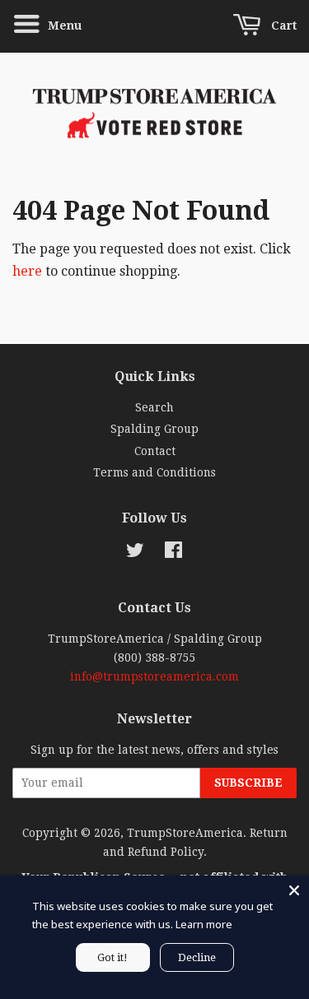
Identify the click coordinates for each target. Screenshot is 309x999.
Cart (282, 25)
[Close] (294, 890)
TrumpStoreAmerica (185, 832)
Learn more (204, 924)
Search (154, 407)
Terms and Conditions (154, 472)
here (27, 271)
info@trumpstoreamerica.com (154, 676)
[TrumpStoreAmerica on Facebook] (173, 553)
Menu (63, 25)
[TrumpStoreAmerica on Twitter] (135, 553)
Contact (155, 451)
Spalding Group (154, 428)
